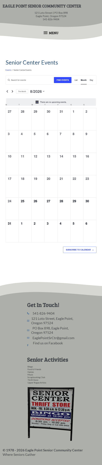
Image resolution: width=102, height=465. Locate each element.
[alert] (51, 102)
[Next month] (12, 91)
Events (8, 70)
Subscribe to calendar (78, 249)
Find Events (63, 80)
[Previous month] (7, 91)
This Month (22, 91)
